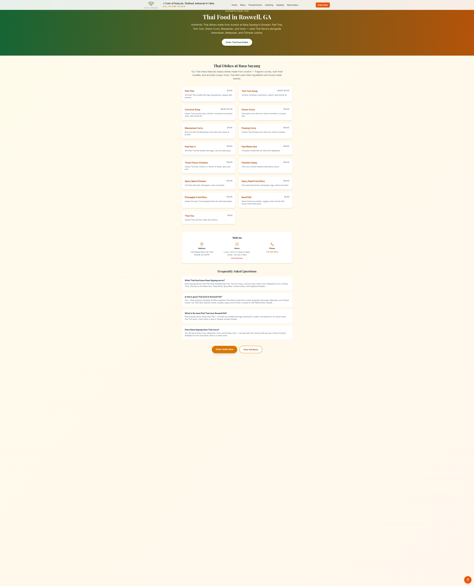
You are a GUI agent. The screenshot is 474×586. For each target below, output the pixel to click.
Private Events (255, 5)
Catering (269, 5)
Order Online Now (224, 349)
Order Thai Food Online (237, 42)
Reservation (292, 5)
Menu (243, 5)
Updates (280, 5)
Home (234, 5)
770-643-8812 (272, 252)
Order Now (323, 5)
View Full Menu (250, 349)
